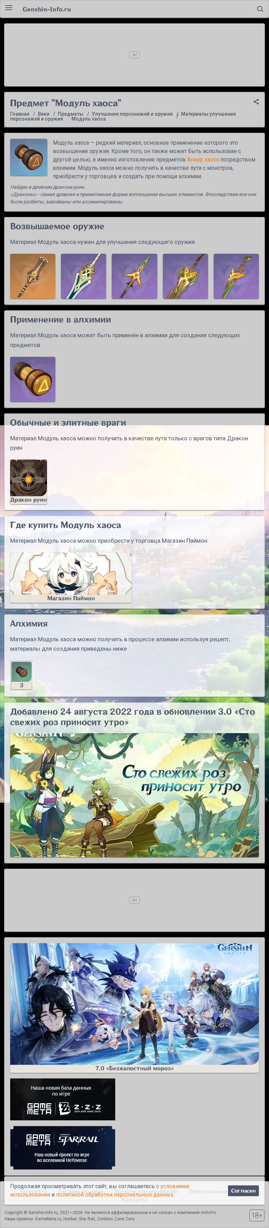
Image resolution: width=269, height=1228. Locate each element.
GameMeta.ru (48, 1218)
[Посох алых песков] (32, 276)
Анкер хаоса (203, 159)
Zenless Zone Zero (115, 1218)
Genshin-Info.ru (47, 9)
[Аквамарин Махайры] (83, 276)
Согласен (243, 1191)
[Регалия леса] (185, 276)
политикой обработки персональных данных (114, 1194)
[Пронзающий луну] (134, 276)
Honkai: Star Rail (79, 1218)
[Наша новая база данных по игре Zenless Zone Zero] (134, 1099)
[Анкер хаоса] (32, 379)
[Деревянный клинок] (236, 276)
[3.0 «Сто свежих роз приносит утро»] (134, 795)
